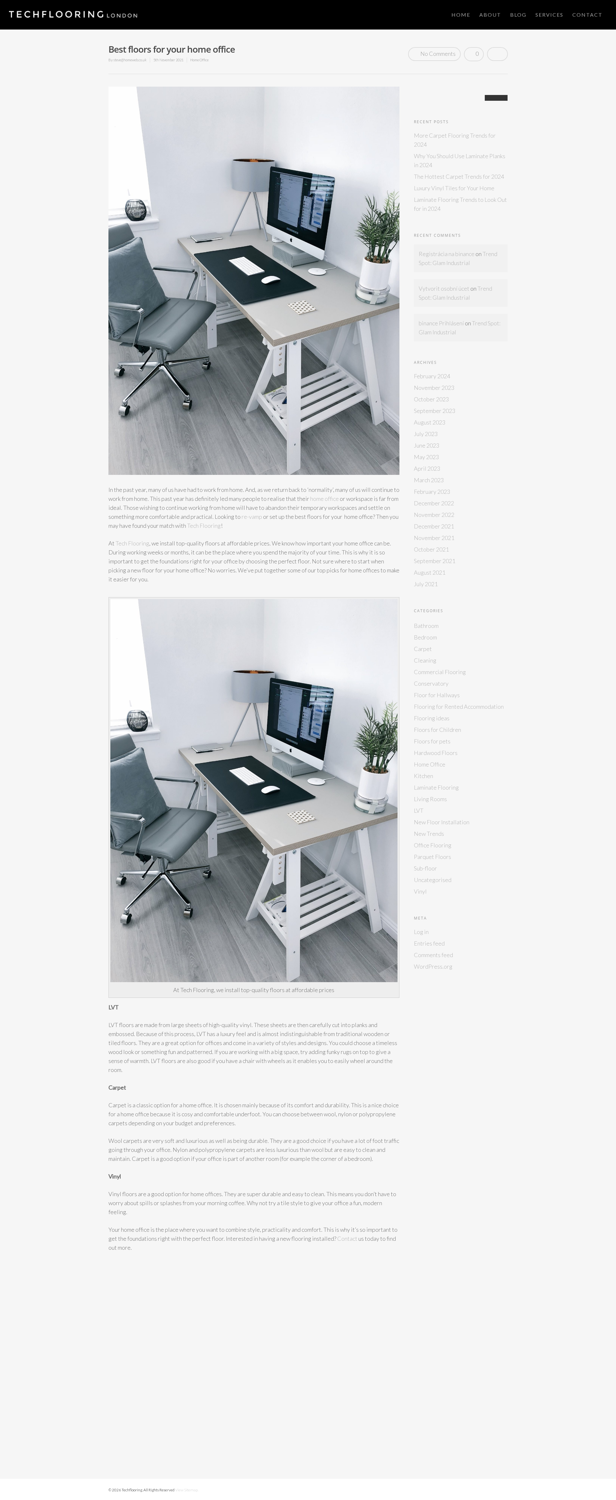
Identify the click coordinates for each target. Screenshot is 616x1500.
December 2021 (434, 526)
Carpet (423, 648)
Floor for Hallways (437, 695)
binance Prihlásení (441, 323)
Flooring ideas (431, 718)
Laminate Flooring (436, 787)
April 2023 (427, 468)
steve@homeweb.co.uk (130, 60)
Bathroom (426, 625)
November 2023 (434, 387)
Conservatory (431, 683)
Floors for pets (432, 741)
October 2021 (431, 549)
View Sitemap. (186, 1489)
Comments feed (433, 954)
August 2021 (429, 572)
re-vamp (252, 516)
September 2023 (434, 410)
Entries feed (429, 943)
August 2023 (429, 422)
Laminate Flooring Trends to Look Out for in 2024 (460, 204)
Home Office (199, 60)
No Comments (437, 53)
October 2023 (431, 399)
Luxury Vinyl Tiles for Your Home (454, 188)
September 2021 (434, 560)
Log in (421, 931)
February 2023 (432, 491)
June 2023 (426, 445)
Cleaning (425, 660)
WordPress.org (433, 966)
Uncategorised (432, 879)
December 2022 (434, 503)
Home (460, 15)
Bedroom (425, 637)
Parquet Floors (432, 856)
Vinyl (420, 891)
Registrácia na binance (447, 253)
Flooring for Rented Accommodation (459, 706)
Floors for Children (437, 729)
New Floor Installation (441, 822)
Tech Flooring (204, 525)
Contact (347, 1238)
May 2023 (426, 456)
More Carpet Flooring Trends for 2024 (455, 140)
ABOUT (490, 15)
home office (324, 498)
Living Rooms (430, 798)
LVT (419, 810)
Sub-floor (425, 868)
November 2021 (434, 537)
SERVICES (549, 15)
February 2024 (432, 376)
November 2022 (434, 514)
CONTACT (587, 15)
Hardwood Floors (436, 752)
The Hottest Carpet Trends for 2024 (459, 176)
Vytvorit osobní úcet (444, 288)
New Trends (429, 833)
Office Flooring (432, 845)
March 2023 (429, 480)
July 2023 (426, 433)
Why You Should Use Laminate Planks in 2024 (459, 160)
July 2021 (426, 583)
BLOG (518, 15)
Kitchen (423, 775)
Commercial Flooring (440, 671)
